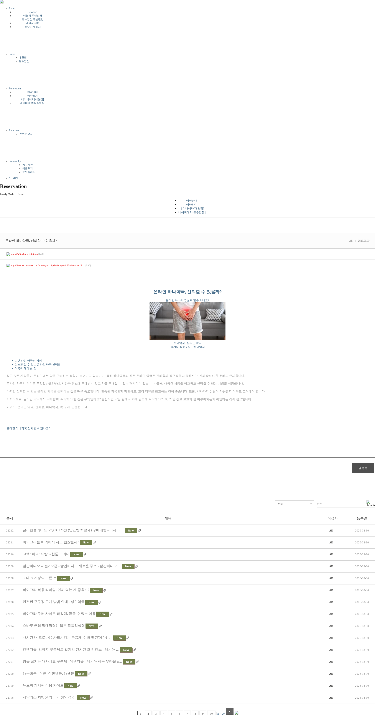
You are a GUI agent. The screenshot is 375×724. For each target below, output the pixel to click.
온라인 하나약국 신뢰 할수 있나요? (28, 428)
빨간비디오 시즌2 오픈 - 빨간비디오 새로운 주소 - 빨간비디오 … (72, 566)
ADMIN (13, 178)
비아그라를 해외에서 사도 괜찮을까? (51, 542)
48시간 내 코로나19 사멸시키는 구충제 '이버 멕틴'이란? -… (68, 637)
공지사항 (27, 164)
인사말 (32, 11)
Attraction (14, 130)
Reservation (15, 88)
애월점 (23, 57)
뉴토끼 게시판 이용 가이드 (43, 685)
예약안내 (32, 92)
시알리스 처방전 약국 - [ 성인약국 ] (49, 697)
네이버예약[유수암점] (32, 103)
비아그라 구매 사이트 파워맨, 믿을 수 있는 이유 (59, 613)
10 (211, 713)
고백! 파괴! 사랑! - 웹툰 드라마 (46, 554)
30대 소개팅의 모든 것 (40, 578)
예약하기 (32, 95)
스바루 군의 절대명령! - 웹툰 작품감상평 (54, 625)
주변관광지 (26, 133)
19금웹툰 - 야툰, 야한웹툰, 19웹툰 (48, 673)
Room (12, 54)
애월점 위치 (32, 23)
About (12, 8)
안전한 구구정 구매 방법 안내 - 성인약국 (54, 602)
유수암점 (24, 61)
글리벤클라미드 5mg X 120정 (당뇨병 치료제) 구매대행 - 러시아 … (73, 530)
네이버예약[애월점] (32, 99)
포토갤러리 (28, 172)
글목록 (362, 468)
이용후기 (27, 168)
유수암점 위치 (33, 26)
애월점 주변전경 (32, 15)
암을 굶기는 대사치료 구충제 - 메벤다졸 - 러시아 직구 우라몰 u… (72, 661)
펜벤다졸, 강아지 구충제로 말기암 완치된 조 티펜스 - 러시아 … (71, 649)
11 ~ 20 (221, 713)
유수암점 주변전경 (32, 19)
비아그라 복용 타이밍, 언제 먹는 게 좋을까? (56, 590)
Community (15, 161)
